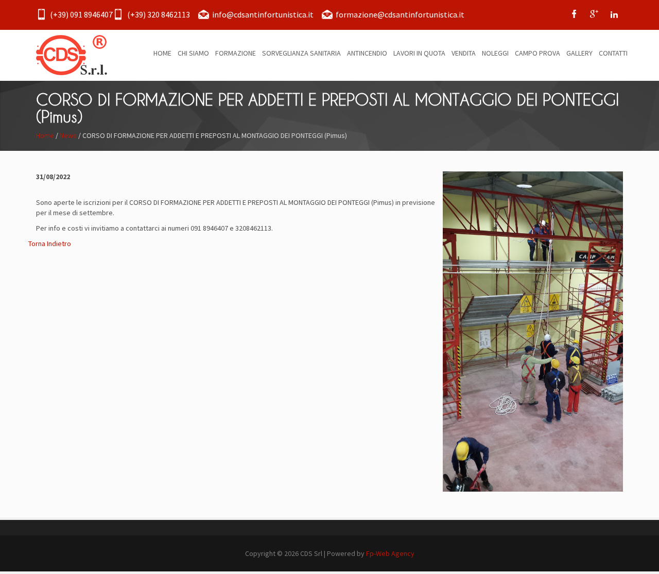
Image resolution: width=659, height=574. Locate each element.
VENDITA (464, 53)
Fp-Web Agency (390, 553)
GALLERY (579, 53)
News (68, 135)
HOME (162, 53)
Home (45, 135)
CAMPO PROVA (537, 53)
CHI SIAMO (193, 53)
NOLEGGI (495, 53)
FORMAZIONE (235, 53)
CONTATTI (613, 53)
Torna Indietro (49, 243)
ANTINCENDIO (367, 53)
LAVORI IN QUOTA (419, 53)
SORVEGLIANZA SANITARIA (301, 53)
